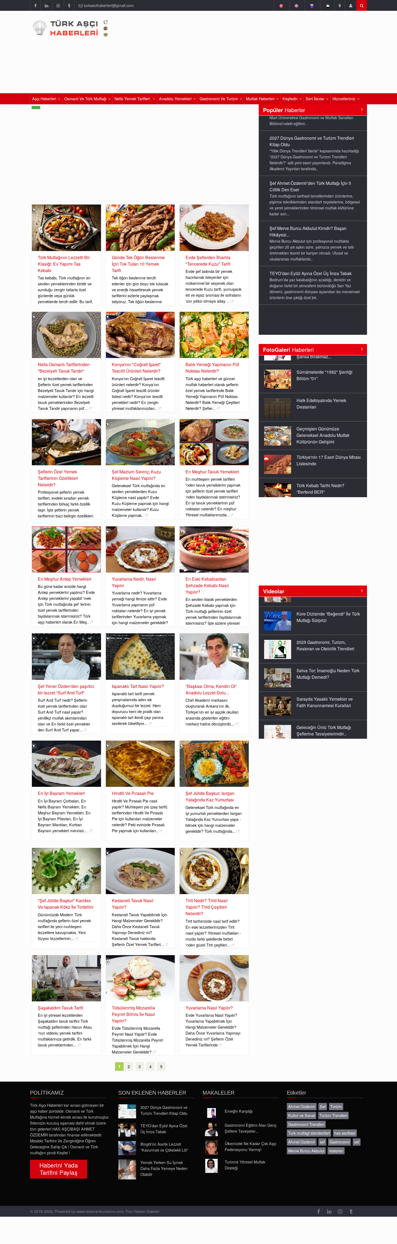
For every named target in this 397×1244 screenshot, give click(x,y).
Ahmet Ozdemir (301, 1106)
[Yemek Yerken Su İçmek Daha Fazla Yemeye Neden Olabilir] (127, 1169)
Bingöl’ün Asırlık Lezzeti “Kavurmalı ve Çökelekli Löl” (164, 1147)
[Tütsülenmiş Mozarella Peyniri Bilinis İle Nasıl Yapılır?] (140, 978)
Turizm (336, 1106)
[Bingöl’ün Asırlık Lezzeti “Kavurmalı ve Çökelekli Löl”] (127, 1148)
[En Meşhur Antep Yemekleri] (66, 549)
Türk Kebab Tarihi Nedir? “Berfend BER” (320, 479)
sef (322, 1142)
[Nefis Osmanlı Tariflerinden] (66, 335)
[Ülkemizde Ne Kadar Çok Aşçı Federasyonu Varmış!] (211, 1148)
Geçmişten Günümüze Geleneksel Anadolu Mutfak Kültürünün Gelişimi (323, 425)
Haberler (284, 110)
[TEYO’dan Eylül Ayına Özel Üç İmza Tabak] (127, 1130)
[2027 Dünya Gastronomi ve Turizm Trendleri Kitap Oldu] (127, 1111)
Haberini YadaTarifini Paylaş (58, 1168)
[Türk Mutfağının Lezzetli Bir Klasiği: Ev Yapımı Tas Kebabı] (66, 228)
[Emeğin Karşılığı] (211, 1113)
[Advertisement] (140, 161)
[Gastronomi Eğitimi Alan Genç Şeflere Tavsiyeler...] (211, 1129)
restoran (336, 1150)
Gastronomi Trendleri (306, 1124)
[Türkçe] (281, 5)
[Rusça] (312, 5)
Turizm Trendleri (333, 1115)
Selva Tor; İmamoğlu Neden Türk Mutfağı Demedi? (328, 664)
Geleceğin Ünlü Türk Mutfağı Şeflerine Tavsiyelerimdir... (324, 720)
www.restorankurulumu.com (100, 1211)
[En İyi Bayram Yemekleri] (66, 764)
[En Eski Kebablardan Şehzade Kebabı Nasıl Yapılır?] (214, 549)
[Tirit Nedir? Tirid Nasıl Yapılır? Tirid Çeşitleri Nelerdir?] (214, 871)
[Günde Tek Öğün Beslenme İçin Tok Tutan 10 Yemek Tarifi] (140, 228)
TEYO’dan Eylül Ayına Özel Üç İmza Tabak (311, 258)
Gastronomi (339, 1142)
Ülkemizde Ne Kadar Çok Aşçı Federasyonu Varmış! (250, 1146)
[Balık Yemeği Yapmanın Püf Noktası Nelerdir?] (214, 335)
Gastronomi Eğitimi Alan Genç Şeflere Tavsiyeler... (251, 1128)
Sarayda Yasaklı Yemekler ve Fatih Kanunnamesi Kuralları (325, 692)
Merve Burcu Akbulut (306, 1150)
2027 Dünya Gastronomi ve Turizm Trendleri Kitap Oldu (163, 1110)
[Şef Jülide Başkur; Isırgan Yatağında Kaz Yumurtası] (214, 764)
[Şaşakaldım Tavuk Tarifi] (66, 978)
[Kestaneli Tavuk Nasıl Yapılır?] (140, 871)
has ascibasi (344, 1133)
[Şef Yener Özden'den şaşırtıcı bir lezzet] (66, 656)
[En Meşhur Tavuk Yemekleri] (214, 442)
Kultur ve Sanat (301, 1115)
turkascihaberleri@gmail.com (109, 5)
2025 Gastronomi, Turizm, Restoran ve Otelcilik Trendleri (325, 635)
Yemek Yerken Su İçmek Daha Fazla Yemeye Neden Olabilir (163, 1168)
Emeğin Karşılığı (239, 1111)
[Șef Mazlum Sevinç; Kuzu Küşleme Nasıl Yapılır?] (140, 442)
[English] (296, 5)
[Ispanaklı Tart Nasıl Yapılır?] (140, 656)
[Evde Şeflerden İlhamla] (214, 228)
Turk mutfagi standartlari (309, 1133)
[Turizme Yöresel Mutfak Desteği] (211, 1166)
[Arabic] (327, 5)
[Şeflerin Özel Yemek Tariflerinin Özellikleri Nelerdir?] (66, 442)
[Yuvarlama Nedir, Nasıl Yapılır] (140, 549)
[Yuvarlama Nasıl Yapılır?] (214, 978)
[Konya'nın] (140, 335)
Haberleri (288, 349)
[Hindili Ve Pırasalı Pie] (140, 764)
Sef (323, 1106)
